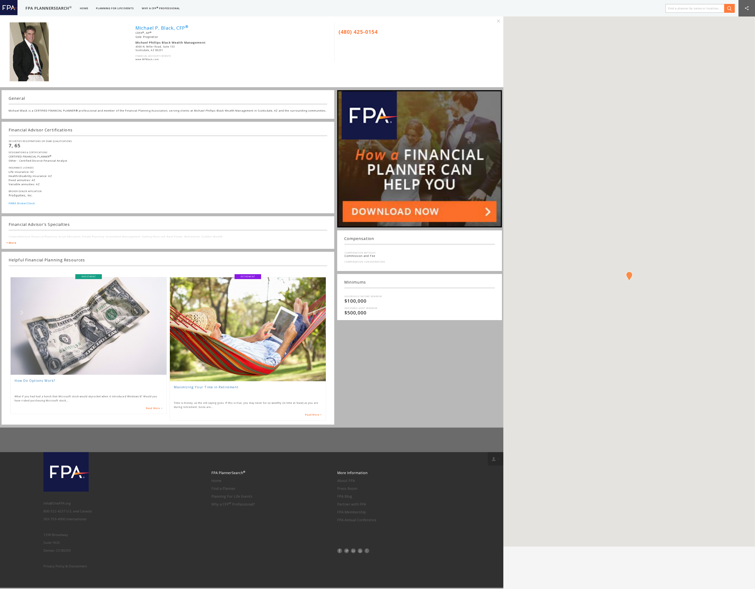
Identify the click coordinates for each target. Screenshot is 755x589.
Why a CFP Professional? (233, 536)
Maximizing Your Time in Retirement (47, 387)
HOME (84, 8)
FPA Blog (344, 528)
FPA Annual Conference (356, 552)
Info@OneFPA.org (57, 535)
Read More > (154, 414)
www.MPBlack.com (147, 59)
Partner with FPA (351, 536)
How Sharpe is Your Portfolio (200, 419)
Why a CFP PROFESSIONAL (161, 8)
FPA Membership (351, 544)
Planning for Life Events (115, 8)
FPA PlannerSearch (48, 8)
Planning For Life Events (231, 528)
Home (216, 513)
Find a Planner (223, 520)
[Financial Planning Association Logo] (8, 8)
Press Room (347, 520)
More (12, 243)
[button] (746, 8)
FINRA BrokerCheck (22, 203)
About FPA (346, 513)
